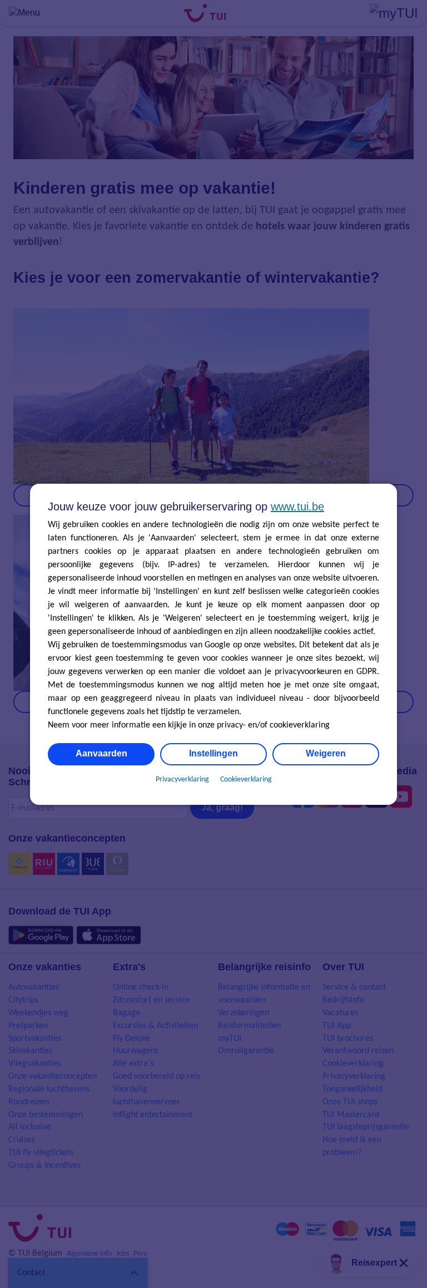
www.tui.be (297, 506)
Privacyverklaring (182, 779)
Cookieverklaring (246, 779)
